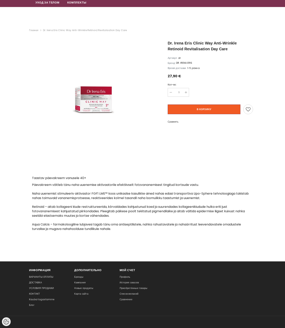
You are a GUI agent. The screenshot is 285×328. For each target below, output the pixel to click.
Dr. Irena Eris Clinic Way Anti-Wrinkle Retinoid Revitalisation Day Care (85, 30)
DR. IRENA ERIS (184, 62)
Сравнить (173, 121)
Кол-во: (172, 84)
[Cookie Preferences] (6, 321)
